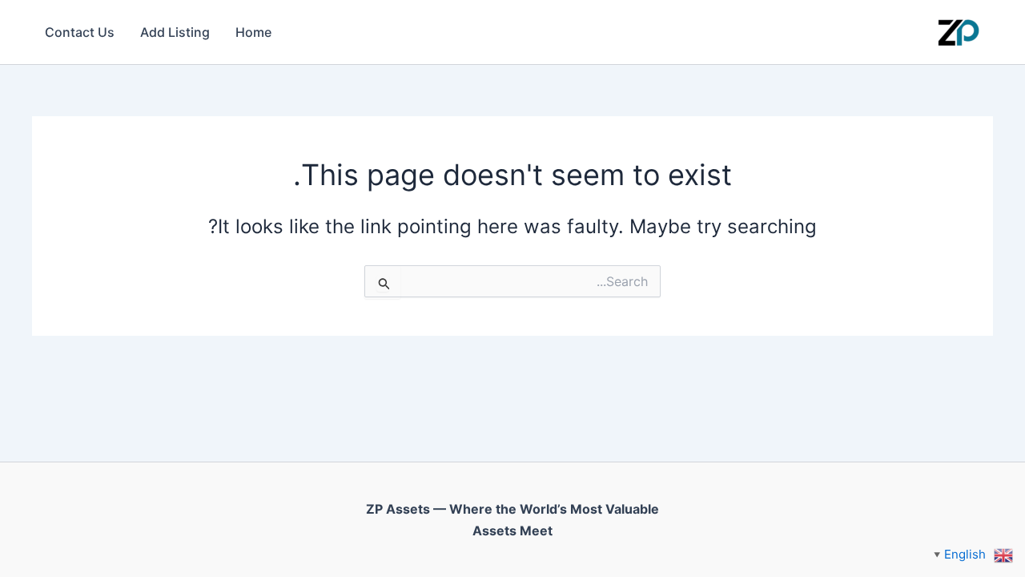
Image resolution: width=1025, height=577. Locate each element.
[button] (973, 554)
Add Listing (175, 32)
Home (253, 32)
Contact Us (80, 32)
